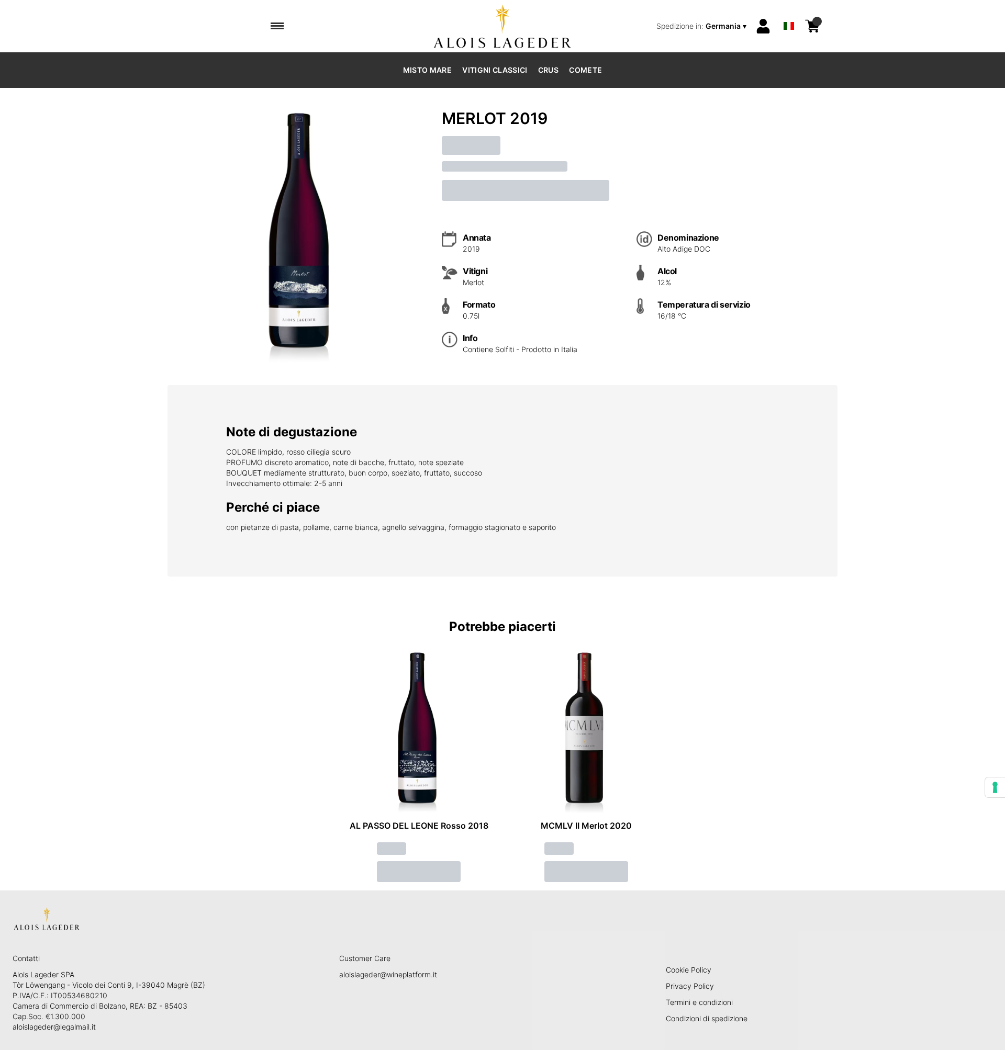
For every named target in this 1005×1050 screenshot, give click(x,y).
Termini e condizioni (699, 1002)
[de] (789, 12)
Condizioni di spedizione (706, 1018)
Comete (585, 69)
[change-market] (702, 26)
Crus (548, 69)
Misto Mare (427, 69)
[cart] (812, 26)
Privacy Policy (690, 985)
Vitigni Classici (495, 69)
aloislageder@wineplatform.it (388, 974)
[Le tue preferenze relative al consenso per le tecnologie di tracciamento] (995, 787)
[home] (503, 26)
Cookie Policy (688, 969)
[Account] (763, 26)
